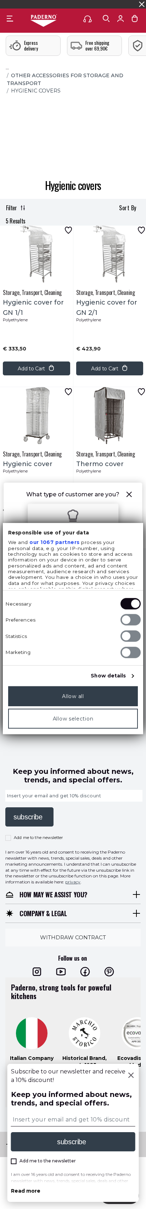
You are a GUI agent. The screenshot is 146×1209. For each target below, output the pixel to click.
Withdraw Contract (73, 937)
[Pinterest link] (109, 972)
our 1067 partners (54, 542)
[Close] (131, 1076)
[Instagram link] (37, 972)
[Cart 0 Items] (134, 20)
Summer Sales (126, 4)
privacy (72, 882)
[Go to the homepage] (43, 21)
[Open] (106, 18)
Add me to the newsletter (38, 837)
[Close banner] (141, 4)
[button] (129, 495)
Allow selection (73, 719)
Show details (108, 676)
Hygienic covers (36, 91)
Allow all (73, 696)
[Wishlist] (68, 230)
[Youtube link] (61, 972)
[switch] (130, 619)
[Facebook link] (85, 972)
